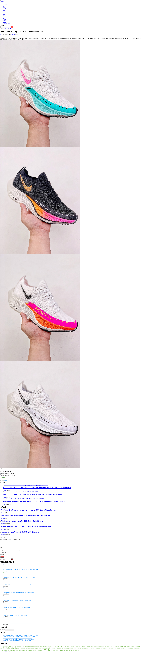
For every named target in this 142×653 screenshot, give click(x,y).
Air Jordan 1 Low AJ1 (67, 646)
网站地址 (2, 554)
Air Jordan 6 (82, 646)
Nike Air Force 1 (10, 648)
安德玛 (4, 14)
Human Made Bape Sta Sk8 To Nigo (110, 646)
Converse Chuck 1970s (90, 646)
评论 (1, 547)
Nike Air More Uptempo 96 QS (93, 648)
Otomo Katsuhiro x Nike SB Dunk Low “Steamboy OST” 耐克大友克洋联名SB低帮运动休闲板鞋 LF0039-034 (34, 501)
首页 (3, 3)
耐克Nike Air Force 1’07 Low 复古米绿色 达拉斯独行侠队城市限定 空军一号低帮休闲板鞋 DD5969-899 (32, 494)
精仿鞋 (55, 650)
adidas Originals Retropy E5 (47, 646)
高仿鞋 (77, 650)
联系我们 (4, 22)
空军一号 (47, 650)
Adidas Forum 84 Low (10, 646)
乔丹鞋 (4, 7)
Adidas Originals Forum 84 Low (28, 646)
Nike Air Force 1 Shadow (41, 648)
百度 (13, 651)
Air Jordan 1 (57, 646)
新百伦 (4, 10)
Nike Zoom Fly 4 (11, 650)
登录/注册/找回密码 (6, 23)
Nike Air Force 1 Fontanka (21, 648)
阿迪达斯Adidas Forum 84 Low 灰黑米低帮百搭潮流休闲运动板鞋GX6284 (22, 521)
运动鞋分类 (2, 629)
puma (17, 650)
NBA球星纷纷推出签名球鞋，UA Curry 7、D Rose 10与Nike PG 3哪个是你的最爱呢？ (26, 526)
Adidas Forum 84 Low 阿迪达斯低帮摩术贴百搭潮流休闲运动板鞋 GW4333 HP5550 (25, 515)
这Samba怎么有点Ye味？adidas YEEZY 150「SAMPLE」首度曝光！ (16, 615)
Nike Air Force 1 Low (31, 648)
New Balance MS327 (126, 646)
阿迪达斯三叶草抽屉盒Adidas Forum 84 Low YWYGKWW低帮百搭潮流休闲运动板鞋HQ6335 (28, 510)
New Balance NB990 (134, 646)
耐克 (3, 6)
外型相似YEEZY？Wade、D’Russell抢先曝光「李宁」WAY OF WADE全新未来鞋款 (19, 577)
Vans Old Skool (29, 650)
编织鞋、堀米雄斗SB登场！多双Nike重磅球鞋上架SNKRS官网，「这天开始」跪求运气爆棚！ (21, 569)
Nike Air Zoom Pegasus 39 (121, 648)
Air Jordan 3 (73, 646)
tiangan (1, 34)
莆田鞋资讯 (5, 4)
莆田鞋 (64, 650)
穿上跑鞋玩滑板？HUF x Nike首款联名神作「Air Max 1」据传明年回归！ (17, 600)
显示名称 (2, 550)
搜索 (12, 559)
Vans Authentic (21, 650)
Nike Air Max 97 (78, 648)
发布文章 (4, 20)
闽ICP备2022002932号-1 (19, 651)
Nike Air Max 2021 (85, 648)
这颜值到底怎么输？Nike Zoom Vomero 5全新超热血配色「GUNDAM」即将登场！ (19, 592)
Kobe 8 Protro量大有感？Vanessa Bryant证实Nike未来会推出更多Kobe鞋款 (17, 623)
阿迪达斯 (4, 8)
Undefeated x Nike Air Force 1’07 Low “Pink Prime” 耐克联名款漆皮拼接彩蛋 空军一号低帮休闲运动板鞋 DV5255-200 (37, 488)
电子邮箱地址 (3, 552)
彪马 (3, 15)
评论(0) (13, 34)
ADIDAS (3, 646)
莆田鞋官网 (5, 651)
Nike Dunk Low (131, 648)
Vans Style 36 (36, 650)
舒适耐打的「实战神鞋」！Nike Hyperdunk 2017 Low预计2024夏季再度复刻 (17, 584)
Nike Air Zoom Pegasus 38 (110, 648)
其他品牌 (4, 19)
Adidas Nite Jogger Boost (18, 646)
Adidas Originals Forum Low (37, 646)
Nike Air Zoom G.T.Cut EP (102, 648)
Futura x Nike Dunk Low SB (99, 646)
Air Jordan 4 (78, 646)
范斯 (3, 12)
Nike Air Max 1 (72, 648)
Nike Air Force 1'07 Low (54, 648)
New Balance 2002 (118, 646)
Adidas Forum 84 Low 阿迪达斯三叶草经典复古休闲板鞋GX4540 (20, 532)
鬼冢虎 (4, 16)
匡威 (3, 11)
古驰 (3, 18)
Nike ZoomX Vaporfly (7, 468)
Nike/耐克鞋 (8, 28)
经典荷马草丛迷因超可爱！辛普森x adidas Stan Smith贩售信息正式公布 (16, 607)
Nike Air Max (66, 648)
